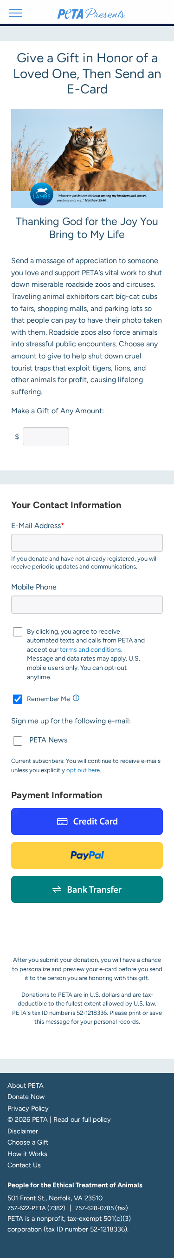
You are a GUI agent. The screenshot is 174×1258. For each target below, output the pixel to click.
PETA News (48, 739)
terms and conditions (90, 650)
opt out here (83, 770)
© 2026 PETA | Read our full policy (59, 1119)
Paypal (87, 855)
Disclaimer (22, 1131)
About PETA (25, 1085)
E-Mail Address (36, 525)
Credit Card (87, 821)
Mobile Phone (34, 587)
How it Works (27, 1154)
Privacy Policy (28, 1108)
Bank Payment (87, 889)
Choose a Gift (27, 1142)
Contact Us (24, 1165)
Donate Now (26, 1096)
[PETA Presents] (91, 14)
